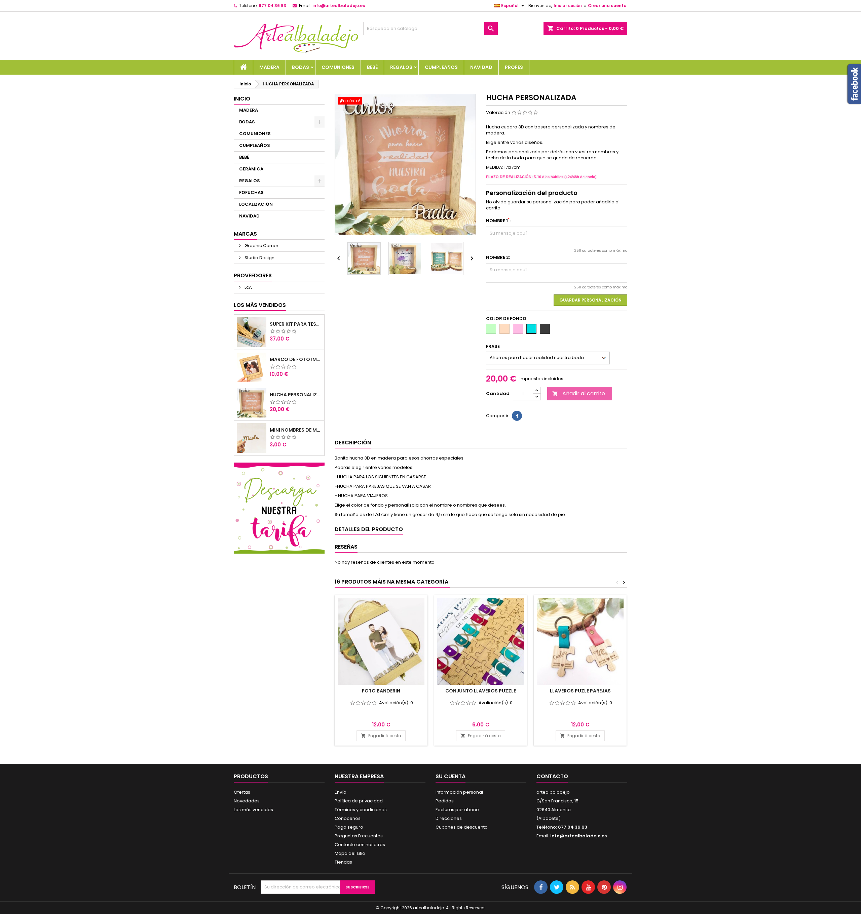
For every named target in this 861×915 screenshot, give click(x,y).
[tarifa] (279, 508)
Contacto (552, 776)
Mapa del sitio (350, 853)
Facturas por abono (457, 809)
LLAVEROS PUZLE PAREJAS (580, 690)
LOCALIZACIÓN (256, 204)
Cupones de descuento (462, 827)
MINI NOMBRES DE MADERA (296, 430)
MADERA (269, 67)
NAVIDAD (481, 67)
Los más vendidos (260, 305)
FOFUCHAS (251, 192)
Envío (340, 792)
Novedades (247, 801)
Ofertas (242, 792)
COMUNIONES (338, 67)
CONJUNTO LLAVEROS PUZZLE (480, 690)
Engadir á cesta (381, 736)
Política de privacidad (359, 801)
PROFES (514, 67)
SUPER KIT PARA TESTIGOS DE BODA (296, 324)
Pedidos (445, 801)
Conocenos (348, 818)
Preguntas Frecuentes (359, 836)
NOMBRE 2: (498, 257)
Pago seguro (349, 827)
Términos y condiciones (361, 809)
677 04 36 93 (272, 5)
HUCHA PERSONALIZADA (296, 394)
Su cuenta (450, 776)
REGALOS (401, 67)
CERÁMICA (251, 169)
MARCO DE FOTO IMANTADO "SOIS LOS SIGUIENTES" (296, 359)
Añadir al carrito (578, 393)
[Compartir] (517, 416)
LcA (248, 287)
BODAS (300, 67)
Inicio (242, 99)
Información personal (459, 792)
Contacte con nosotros (360, 844)
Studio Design (259, 257)
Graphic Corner (261, 245)
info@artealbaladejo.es (338, 5)
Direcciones (449, 818)
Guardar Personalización (590, 300)
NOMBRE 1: (498, 221)
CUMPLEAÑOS (441, 67)
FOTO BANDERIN (381, 690)
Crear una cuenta (607, 5)
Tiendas (343, 862)
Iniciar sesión (568, 5)
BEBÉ (372, 67)
